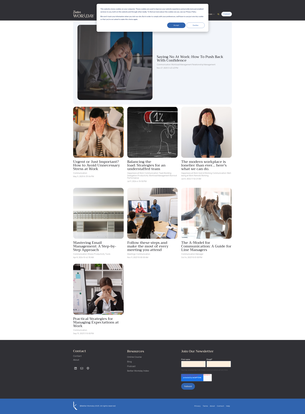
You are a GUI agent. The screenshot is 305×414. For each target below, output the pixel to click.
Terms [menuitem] (205, 406)
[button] (209, 14)
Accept (176, 25)
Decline (195, 25)
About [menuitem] (76, 359)
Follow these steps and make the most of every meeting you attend (147, 246)
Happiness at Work (135, 173)
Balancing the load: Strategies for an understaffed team (146, 165)
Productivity (143, 175)
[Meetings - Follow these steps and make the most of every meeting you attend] (152, 213)
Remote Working (201, 175)
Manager (199, 254)
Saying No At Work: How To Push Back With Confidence (190, 58)
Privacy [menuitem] (197, 406)
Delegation (132, 175)
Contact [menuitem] (77, 355)
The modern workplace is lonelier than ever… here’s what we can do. (204, 165)
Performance (133, 178)
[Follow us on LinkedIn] (75, 368)
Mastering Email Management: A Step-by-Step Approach (94, 246)
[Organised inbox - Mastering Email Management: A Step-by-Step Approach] (98, 213)
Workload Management (181, 64)
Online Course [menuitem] (134, 356)
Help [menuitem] (228, 406)
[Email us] (81, 368)
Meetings (131, 254)
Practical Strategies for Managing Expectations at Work (96, 322)
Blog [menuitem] (129, 361)
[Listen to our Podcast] (88, 368)
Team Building (165, 173)
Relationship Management (203, 64)
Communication (164, 64)
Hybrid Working (205, 173)
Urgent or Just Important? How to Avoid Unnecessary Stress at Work (96, 165)
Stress (91, 254)
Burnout (173, 175)
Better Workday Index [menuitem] (138, 370)
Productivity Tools (102, 254)
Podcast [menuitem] (131, 366)
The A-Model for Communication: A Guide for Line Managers (206, 246)
